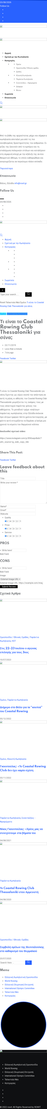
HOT (14, 641)
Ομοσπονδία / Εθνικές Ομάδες (14, 637)
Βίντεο (18, 90)
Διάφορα (19, 87)
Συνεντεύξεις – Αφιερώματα (26, 83)
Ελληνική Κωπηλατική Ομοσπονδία (21, 977)
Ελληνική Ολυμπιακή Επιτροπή (19, 984)
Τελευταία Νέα (11, 992)
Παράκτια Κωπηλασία (24, 79)
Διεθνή (18, 72)
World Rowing (11, 981)
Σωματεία (9, 94)
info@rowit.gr (20, 183)
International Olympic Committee (19, 988)
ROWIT (37, 1107)
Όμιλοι (18, 64)
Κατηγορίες (10, 61)
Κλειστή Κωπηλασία (23, 75)
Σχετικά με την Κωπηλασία (17, 57)
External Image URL (9, 583)
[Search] (1, 103)
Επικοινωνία (10, 98)
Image (3, 575)
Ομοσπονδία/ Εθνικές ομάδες (27, 68)
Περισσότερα (6, 168)
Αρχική (8, 53)
